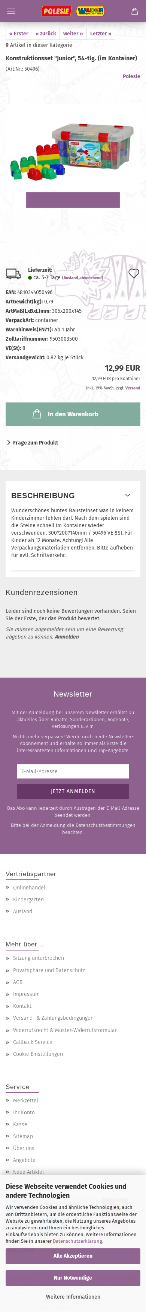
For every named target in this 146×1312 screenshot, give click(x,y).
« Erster (18, 34)
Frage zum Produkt (35, 443)
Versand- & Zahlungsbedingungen (53, 1018)
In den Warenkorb (73, 414)
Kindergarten (28, 900)
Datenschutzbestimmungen (106, 825)
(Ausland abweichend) (82, 278)
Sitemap (23, 1136)
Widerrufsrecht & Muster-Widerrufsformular (65, 1030)
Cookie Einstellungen (38, 1054)
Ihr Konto (24, 1112)
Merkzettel (25, 1101)
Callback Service (32, 1042)
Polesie (131, 76)
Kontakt (22, 1006)
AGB (17, 982)
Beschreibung (43, 495)
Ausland (22, 911)
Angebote (24, 1160)
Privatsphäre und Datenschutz (49, 970)
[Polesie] (73, 11)
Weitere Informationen (73, 1297)
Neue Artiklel (28, 1172)
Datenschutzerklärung (77, 1241)
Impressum (26, 994)
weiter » (73, 34)
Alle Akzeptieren (73, 1256)
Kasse (20, 1124)
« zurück (46, 34)
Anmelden (67, 637)
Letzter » (101, 34)
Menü (11, 11)
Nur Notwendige (73, 1278)
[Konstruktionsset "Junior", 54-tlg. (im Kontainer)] (73, 141)
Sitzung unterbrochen (38, 958)
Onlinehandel (29, 888)
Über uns (23, 1148)
